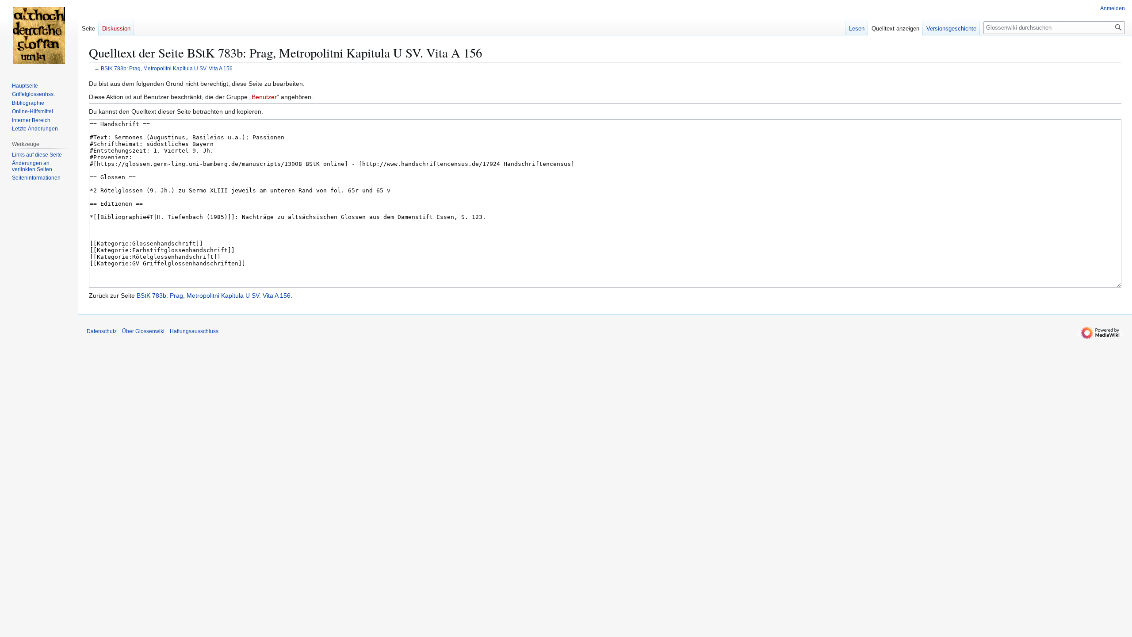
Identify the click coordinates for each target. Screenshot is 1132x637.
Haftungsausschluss (194, 331)
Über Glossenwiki (143, 331)
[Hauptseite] (39, 35)
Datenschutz (102, 331)
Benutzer (264, 96)
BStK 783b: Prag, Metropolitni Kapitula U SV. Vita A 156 (167, 68)
